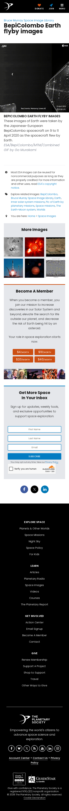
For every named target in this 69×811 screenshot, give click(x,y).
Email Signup (34, 629)
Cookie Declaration (35, 797)
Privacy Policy (51, 462)
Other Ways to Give (34, 685)
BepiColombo (49, 194)
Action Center (34, 622)
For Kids (34, 554)
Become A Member (34, 635)
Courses (34, 598)
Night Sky (34, 541)
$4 (23, 352)
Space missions (45, 206)
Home (31, 216)
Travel (34, 679)
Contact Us (40, 758)
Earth (58, 198)
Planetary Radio (34, 579)
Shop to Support (34, 672)
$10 (44, 352)
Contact (34, 642)
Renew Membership (34, 660)
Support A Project (34, 666)
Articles (34, 572)
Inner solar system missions (28, 202)
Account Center (19, 758)
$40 (45, 359)
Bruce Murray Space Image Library (29, 20)
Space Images (47, 216)
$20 (23, 359)
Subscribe (34, 456)
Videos (34, 591)
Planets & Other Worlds (35, 528)
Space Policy (34, 548)
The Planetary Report (34, 604)
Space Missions (35, 535)
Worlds (41, 209)
